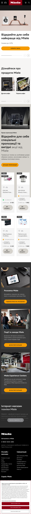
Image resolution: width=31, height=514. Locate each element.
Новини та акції (5, 458)
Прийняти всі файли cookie (15, 503)
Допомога (19, 457)
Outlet (3, 462)
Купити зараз (15, 48)
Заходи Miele (4, 465)
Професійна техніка (6, 464)
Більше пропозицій (10, 165)
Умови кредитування (22, 467)
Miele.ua (19, 469)
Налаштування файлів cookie (15, 511)
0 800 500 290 (7, 442)
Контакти (3, 471)
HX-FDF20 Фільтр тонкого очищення (23, 192)
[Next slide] (28, 55)
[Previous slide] (25, 55)
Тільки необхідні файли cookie (15, 507)
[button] (4, 187)
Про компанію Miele (22, 455)
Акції (2, 460)
